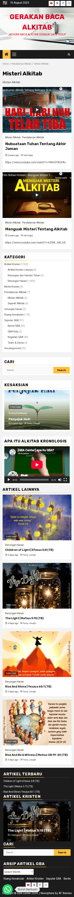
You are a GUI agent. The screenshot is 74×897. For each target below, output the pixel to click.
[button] (7, 889)
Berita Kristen (11, 286)
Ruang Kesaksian (14, 314)
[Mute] (59, 479)
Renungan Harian (17, 280)
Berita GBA (14, 325)
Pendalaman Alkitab (33, 137)
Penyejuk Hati (19, 419)
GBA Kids (13, 331)
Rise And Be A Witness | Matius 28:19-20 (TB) (36, 755)
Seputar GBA (11, 320)
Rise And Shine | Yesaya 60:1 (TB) (28, 686)
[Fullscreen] (65, 479)
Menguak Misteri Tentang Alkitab (36, 229)
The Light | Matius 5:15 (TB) (24, 618)
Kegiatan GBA (15, 337)
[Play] (8, 479)
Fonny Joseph (33, 423)
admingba (28, 155)
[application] (37, 464)
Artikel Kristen (12, 264)
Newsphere (47, 893)
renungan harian (13, 309)
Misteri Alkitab (13, 137)
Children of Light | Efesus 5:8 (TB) (29, 550)
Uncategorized (12, 348)
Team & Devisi (16, 342)
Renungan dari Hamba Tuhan (24, 275)
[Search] (69, 54)
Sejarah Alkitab (16, 303)
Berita (67, 878)
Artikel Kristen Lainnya (20, 269)
